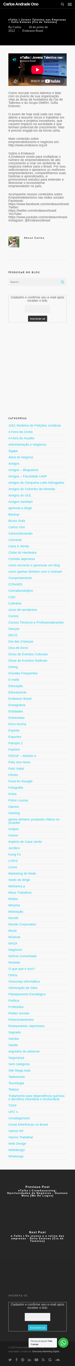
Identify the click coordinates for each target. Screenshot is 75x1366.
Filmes (13, 775)
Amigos (13, 463)
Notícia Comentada (22, 956)
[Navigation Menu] (70, 4)
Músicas (14, 937)
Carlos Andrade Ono (20, 4)
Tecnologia (16, 1083)
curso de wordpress (22, 610)
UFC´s (13, 1112)
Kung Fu (14, 854)
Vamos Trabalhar (20, 1137)
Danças (13, 629)
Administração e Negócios (27, 444)
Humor (13, 835)
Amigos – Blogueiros (23, 470)
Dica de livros (18, 648)
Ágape (13, 451)
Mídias (13, 899)
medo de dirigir (19, 880)
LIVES (13, 861)
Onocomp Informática (24, 981)
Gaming (14, 813)
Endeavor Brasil (32, 30)
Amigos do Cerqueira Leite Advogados (36, 482)
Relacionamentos (21, 1019)
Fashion (14, 749)
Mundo (13, 918)
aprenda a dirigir (20, 508)
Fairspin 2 (15, 743)
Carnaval (14, 540)
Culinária (14, 603)
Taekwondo (16, 1077)
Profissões (16, 1007)
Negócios (15, 950)
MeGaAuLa (16, 886)
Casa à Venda (18, 546)
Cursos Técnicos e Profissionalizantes (36, 622)
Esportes (14, 737)
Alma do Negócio (20, 457)
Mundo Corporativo (22, 924)
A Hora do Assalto (21, 438)
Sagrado (14, 1032)
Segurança (16, 1058)
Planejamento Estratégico (27, 994)
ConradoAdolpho (20, 591)
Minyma (14, 905)
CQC (12, 597)
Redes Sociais (18, 1013)
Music (12, 931)
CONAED (15, 584)
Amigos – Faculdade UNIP (27, 476)
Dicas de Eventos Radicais (27, 660)
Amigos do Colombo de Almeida (31, 489)
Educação (15, 686)
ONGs (12, 975)
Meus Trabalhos (20, 892)
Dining (13, 667)
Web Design (17, 1143)
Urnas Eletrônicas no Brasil (28, 1124)
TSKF (12, 1105)
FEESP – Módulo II (22, 756)
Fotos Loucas (18, 800)
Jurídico (14, 848)
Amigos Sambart (20, 502)
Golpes (13, 829)
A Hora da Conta (20, 432)
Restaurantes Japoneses (26, 1026)
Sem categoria (18, 1064)
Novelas (14, 962)
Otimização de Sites (23, 988)
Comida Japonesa (21, 559)
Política (13, 1000)
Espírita (13, 730)
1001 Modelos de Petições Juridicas (34, 425)
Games (13, 807)
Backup (13, 514)
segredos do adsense (24, 1051)
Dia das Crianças (20, 641)
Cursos (13, 616)
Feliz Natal (16, 768)
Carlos (17, 27)
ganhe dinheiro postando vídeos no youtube (34, 821)
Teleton (13, 1089)
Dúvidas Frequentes (23, 673)
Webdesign (16, 1150)
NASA (12, 943)
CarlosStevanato (20, 533)
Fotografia (15, 787)
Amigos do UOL (19, 495)
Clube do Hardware (22, 552)
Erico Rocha (17, 724)
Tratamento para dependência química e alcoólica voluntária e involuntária (36, 1097)
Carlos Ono (16, 527)
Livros (12, 867)
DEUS (12, 635)
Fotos (12, 794)
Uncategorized (18, 1118)
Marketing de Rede (22, 873)
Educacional (17, 692)
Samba (13, 1039)
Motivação (15, 911)
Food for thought (20, 781)
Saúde (13, 1045)
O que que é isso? (21, 969)
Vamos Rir (15, 1131)
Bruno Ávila (16, 521)
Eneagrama (16, 705)
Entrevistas (16, 718)
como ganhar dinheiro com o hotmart (35, 571)
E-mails (13, 679)
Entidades (15, 711)
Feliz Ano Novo (19, 762)
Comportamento (20, 578)
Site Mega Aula (19, 1070)
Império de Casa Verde (25, 842)
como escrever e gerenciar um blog (34, 565)
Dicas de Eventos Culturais (28, 654)
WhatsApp (15, 1156)
